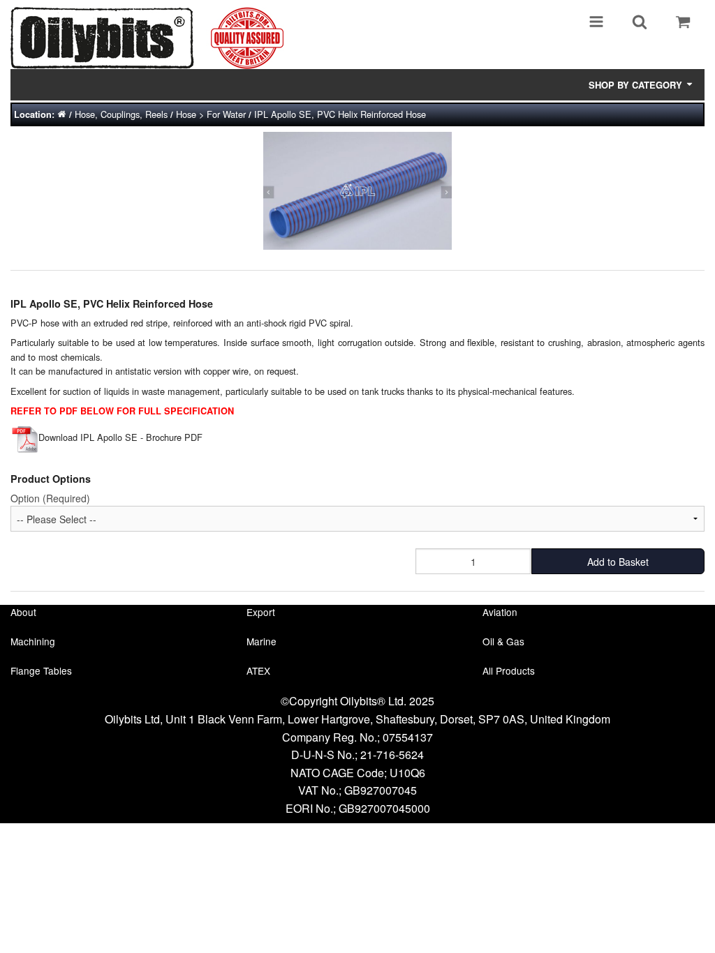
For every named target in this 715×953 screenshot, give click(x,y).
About (23, 612)
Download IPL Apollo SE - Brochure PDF (120, 437)
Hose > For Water (211, 114)
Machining (32, 641)
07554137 (408, 737)
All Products (508, 670)
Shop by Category (637, 84)
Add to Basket (618, 562)
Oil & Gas (503, 641)
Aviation (499, 612)
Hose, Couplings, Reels (121, 114)
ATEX (258, 670)
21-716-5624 (392, 754)
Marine (261, 641)
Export (260, 612)
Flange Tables (41, 670)
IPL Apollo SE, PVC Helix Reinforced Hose (340, 114)
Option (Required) (50, 498)
